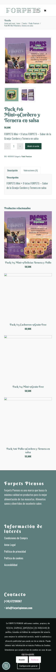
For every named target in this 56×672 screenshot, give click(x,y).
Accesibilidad (10, 565)
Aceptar (22, 659)
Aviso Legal (10, 545)
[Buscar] (28, 10)
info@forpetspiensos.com (19, 608)
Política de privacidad (15, 551)
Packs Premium (27, 156)
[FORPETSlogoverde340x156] (23, 10)
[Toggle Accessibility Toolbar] (6, 666)
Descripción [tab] (12, 170)
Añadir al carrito (33, 146)
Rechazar (35, 659)
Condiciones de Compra (16, 538)
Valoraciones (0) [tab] (31, 170)
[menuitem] (28, 10)
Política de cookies (13, 558)
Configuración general (28, 666)
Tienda (7, 20)
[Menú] (35, 10)
